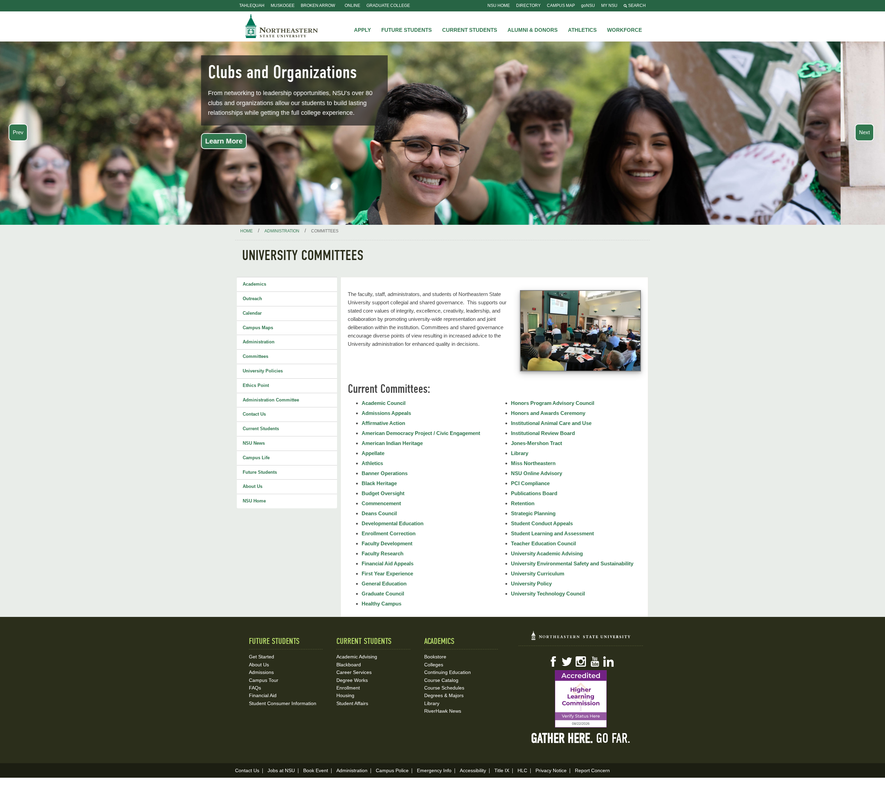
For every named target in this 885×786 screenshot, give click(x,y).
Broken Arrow (318, 5)
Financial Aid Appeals (387, 563)
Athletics (372, 463)
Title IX (501, 770)
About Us (252, 486)
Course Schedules (444, 688)
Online (352, 5)
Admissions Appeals (386, 413)
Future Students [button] (406, 30)
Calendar (252, 313)
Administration (258, 341)
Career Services (354, 672)
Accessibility (473, 770)
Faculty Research (382, 553)
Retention (522, 503)
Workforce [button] (624, 30)
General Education (384, 583)
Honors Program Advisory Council (552, 403)
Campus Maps (258, 327)
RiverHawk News (442, 711)
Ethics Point (256, 385)
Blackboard (348, 664)
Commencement (381, 503)
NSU (281, 26)
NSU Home (498, 5)
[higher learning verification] (581, 699)
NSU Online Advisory (536, 473)
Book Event (315, 770)
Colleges (433, 664)
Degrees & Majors (444, 695)
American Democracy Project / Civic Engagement (421, 433)
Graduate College (388, 5)
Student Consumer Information (282, 703)
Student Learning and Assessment (552, 533)
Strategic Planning (533, 513)
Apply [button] (362, 30)
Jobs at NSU (281, 770)
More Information (278, 151)
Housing (345, 695)
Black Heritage (379, 483)
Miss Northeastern (533, 463)
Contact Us (254, 414)
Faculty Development (387, 543)
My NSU (609, 5)
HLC (522, 770)
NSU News (254, 443)
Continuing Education (447, 672)
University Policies (263, 370)
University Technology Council (548, 594)
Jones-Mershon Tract (536, 443)
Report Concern (592, 770)
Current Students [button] (469, 30)
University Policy (531, 583)
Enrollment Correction (389, 533)
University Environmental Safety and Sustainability (572, 563)
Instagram (581, 661)
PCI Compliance (530, 483)
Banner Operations (385, 473)
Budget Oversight (383, 493)
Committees (255, 356)
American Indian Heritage (392, 443)
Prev (18, 132)
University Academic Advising (547, 553)
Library (519, 453)
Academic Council (384, 403)
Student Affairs (352, 703)
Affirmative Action (383, 423)
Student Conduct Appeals (542, 523)
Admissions (261, 672)
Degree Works (352, 680)
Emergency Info (434, 770)
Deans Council (379, 513)
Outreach (252, 298)
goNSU (588, 5)
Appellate (373, 453)
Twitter (567, 661)
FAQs (255, 688)
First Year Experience (387, 573)
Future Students (260, 472)
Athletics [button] (582, 30)
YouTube (594, 661)
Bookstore (435, 656)
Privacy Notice (551, 770)
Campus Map (561, 5)
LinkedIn (608, 661)
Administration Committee (271, 400)
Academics (254, 284)
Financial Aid (263, 695)
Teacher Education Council (543, 543)
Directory (528, 5)
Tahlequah (251, 5)
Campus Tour (263, 680)
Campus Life (256, 457)
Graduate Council (383, 594)
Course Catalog (441, 680)
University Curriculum (537, 573)
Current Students (261, 428)
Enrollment (348, 688)
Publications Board (534, 493)
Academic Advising (356, 656)
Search (636, 5)
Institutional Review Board (543, 433)
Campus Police (392, 770)
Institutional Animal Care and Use (551, 423)
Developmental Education (392, 523)
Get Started (261, 656)
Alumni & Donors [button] (532, 30)
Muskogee (283, 5)
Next (864, 132)
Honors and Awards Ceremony (548, 413)
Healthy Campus (381, 604)
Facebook (553, 661)
